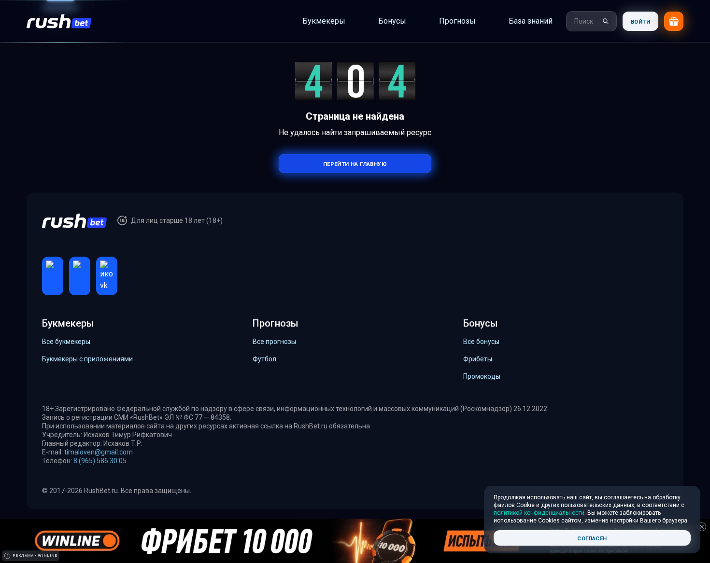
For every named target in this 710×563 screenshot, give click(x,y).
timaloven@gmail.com (98, 452)
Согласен (592, 537)
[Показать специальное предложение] (673, 21)
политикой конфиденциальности (539, 512)
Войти (640, 21)
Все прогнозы (274, 341)
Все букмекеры (66, 341)
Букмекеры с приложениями (87, 359)
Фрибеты (477, 359)
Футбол (264, 359)
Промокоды (481, 376)
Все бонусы (481, 341)
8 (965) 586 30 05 (100, 461)
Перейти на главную (355, 163)
